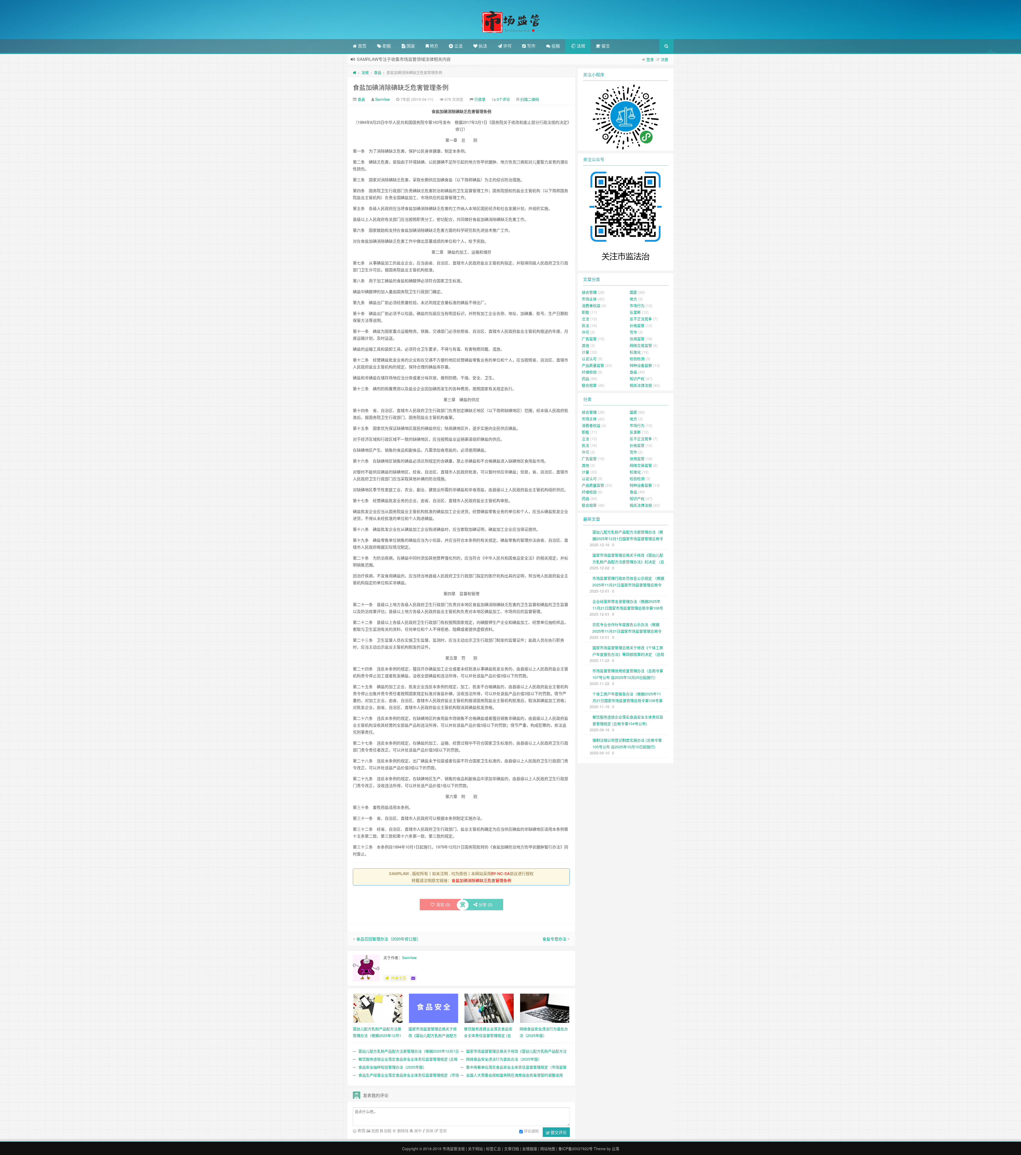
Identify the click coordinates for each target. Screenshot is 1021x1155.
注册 (664, 59)
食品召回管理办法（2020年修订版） (388, 939)
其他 (585, 345)
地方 (433, 46)
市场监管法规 (453, 1148)
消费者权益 (591, 305)
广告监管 (589, 338)
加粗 (387, 1130)
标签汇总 (493, 1148)
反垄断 (635, 312)
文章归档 (511, 1148)
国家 (410, 46)
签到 (442, 1130)
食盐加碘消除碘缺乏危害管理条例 (401, 87)
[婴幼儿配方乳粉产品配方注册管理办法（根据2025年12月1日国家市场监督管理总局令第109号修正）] (378, 1007)
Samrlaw (382, 99)
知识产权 (637, 378)
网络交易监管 (641, 345)
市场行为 (637, 305)
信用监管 (637, 338)
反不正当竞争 (641, 318)
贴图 (374, 1130)
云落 (615, 1148)
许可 (507, 46)
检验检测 (637, 358)
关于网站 (475, 1148)
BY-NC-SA (500, 873)
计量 (585, 352)
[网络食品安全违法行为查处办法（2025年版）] (544, 1007)
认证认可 (589, 358)
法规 (580, 46)
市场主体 (589, 298)
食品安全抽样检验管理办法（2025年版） (392, 1067)
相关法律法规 (641, 385)
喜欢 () (443, 904)
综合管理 (589, 292)
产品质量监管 (593, 365)
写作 (530, 46)
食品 (377, 72)
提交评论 (558, 1132)
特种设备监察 (641, 365)
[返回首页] (354, 72)
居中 (417, 1130)
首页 (361, 46)
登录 (650, 59)
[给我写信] (413, 978)
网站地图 (547, 1148)
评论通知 (531, 1130)
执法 (482, 46)
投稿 (555, 46)
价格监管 (637, 325)
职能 (386, 46)
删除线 (402, 1130)
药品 (585, 378)
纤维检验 (589, 372)
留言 (605, 46)
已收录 (480, 99)
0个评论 (503, 99)
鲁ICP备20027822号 (575, 1148)
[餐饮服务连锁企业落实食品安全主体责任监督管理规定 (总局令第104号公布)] (489, 1007)
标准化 (635, 352)
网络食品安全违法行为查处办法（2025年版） (504, 1059)
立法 (458, 46)
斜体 (429, 1130)
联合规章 (589, 385)
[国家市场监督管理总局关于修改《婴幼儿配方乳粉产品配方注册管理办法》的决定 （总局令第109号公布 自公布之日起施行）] (433, 1007)
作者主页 (398, 978)
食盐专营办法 (554, 939)
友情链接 (529, 1148)
